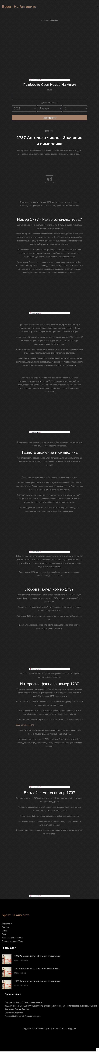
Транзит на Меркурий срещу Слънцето (22, 1016)
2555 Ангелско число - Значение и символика (37, 981)
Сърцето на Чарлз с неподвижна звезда (23, 1002)
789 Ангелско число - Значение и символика (36, 968)
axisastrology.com (68, 1028)
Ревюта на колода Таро (12, 941)
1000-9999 (49, 131)
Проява (5, 927)
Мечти (4, 931)
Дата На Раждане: (49, 102)
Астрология (7, 924)
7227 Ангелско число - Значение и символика (37, 956)
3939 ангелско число (25, 725)
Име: (49, 90)
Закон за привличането (12, 938)
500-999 (23, 973)
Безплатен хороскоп (14, 1013)
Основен (45, 20)
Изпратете (49, 117)
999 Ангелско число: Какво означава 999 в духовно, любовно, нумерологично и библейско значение (51, 1006)
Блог (4, 934)
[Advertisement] (49, 62)
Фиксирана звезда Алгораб (17, 1009)
